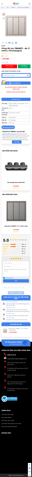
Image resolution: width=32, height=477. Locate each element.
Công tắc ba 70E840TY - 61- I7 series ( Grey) (16, 226)
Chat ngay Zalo (16, 99)
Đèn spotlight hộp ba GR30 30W (16, 182)
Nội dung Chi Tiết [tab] (8, 127)
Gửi (16, 280)
